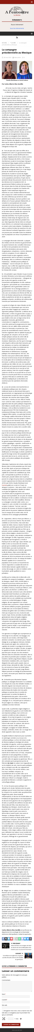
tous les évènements (17, 28)
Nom (3, 994)
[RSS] (17, 37)
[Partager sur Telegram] (25, 939)
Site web (4, 1005)
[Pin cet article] (11, 939)
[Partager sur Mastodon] (22, 939)
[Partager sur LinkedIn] (8, 939)
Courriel (4, 1000)
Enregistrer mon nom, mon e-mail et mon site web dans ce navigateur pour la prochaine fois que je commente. (17, 1013)
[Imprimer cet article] (16, 939)
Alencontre (17, 57)
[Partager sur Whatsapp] (19, 939)
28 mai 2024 (7, 57)
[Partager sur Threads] (30, 939)
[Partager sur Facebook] (3, 939)
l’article (4, 485)
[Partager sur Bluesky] (27, 939)
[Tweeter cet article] (6, 939)
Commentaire (6, 980)
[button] (31, 1)
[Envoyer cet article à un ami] (14, 939)
